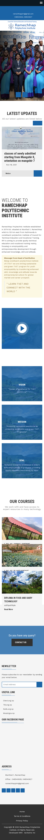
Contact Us (21, 642)
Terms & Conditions (22, 816)
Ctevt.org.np (8, 701)
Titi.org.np (7, 705)
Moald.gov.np (9, 713)
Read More (8, 609)
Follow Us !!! (10, 83)
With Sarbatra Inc (27, 833)
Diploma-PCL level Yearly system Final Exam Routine (20, 155)
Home (22, 812)
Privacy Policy (22, 821)
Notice (8, 170)
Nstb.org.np (8, 709)
